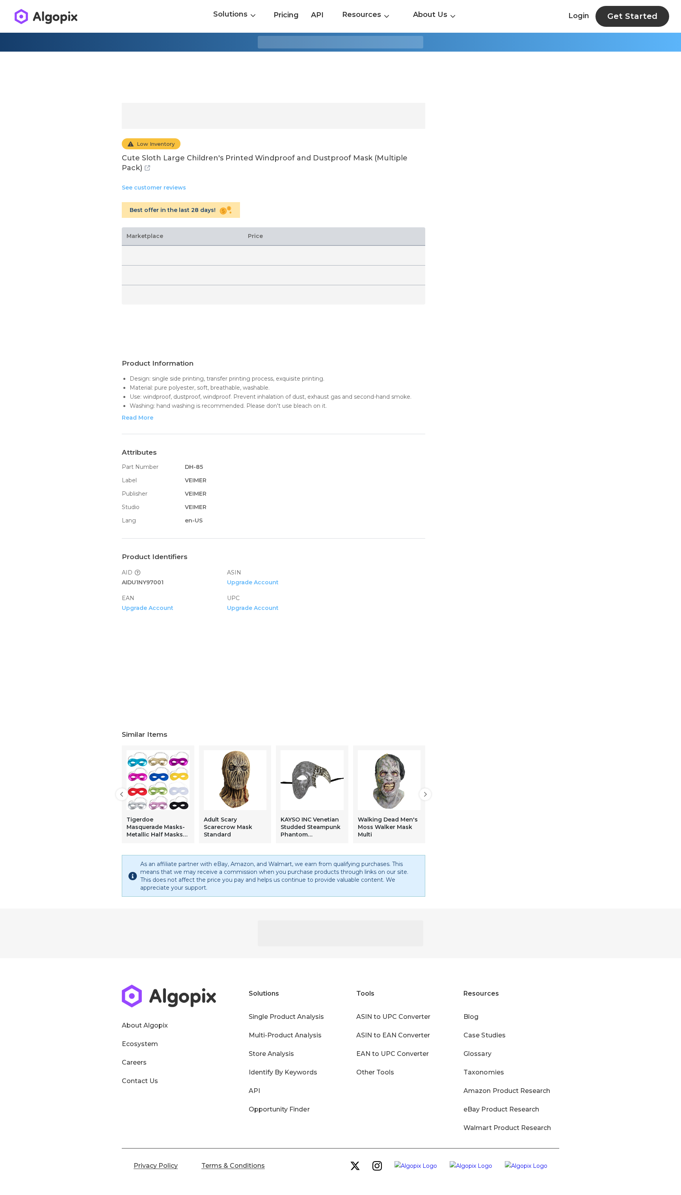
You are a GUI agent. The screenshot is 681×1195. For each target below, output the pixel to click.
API (317, 15)
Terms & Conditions (233, 1165)
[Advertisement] (340, 77)
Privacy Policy (156, 1165)
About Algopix (145, 1025)
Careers (134, 1062)
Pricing (286, 15)
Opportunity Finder (279, 1109)
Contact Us (140, 1081)
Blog (470, 1016)
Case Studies (484, 1035)
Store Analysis (271, 1053)
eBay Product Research (501, 1109)
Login (578, 15)
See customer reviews (154, 187)
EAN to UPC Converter (392, 1053)
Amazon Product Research (506, 1091)
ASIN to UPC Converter (393, 1016)
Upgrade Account (253, 582)
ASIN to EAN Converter (393, 1035)
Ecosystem (140, 1044)
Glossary (477, 1053)
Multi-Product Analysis (285, 1035)
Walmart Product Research (507, 1128)
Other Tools (375, 1072)
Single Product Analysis (286, 1016)
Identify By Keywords (283, 1072)
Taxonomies (483, 1072)
